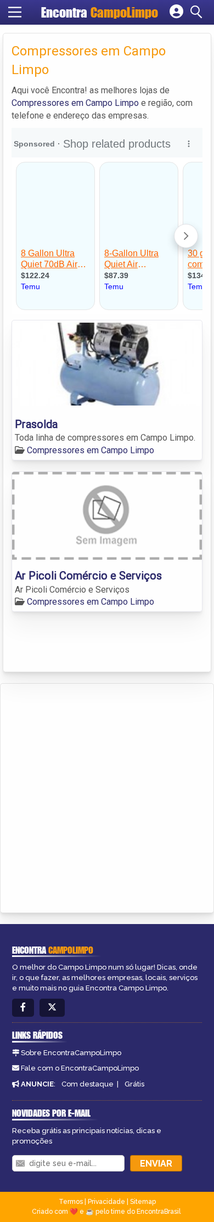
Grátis (134, 1084)
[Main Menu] (15, 12)
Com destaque (87, 1084)
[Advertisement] (107, 796)
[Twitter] (52, 1008)
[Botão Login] (176, 12)
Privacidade (106, 1202)
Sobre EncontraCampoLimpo (71, 1053)
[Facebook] (23, 1008)
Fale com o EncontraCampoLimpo (80, 1068)
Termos (71, 1202)
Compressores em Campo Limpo (75, 103)
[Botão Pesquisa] (198, 12)
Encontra (99, 12)
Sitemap (143, 1202)
